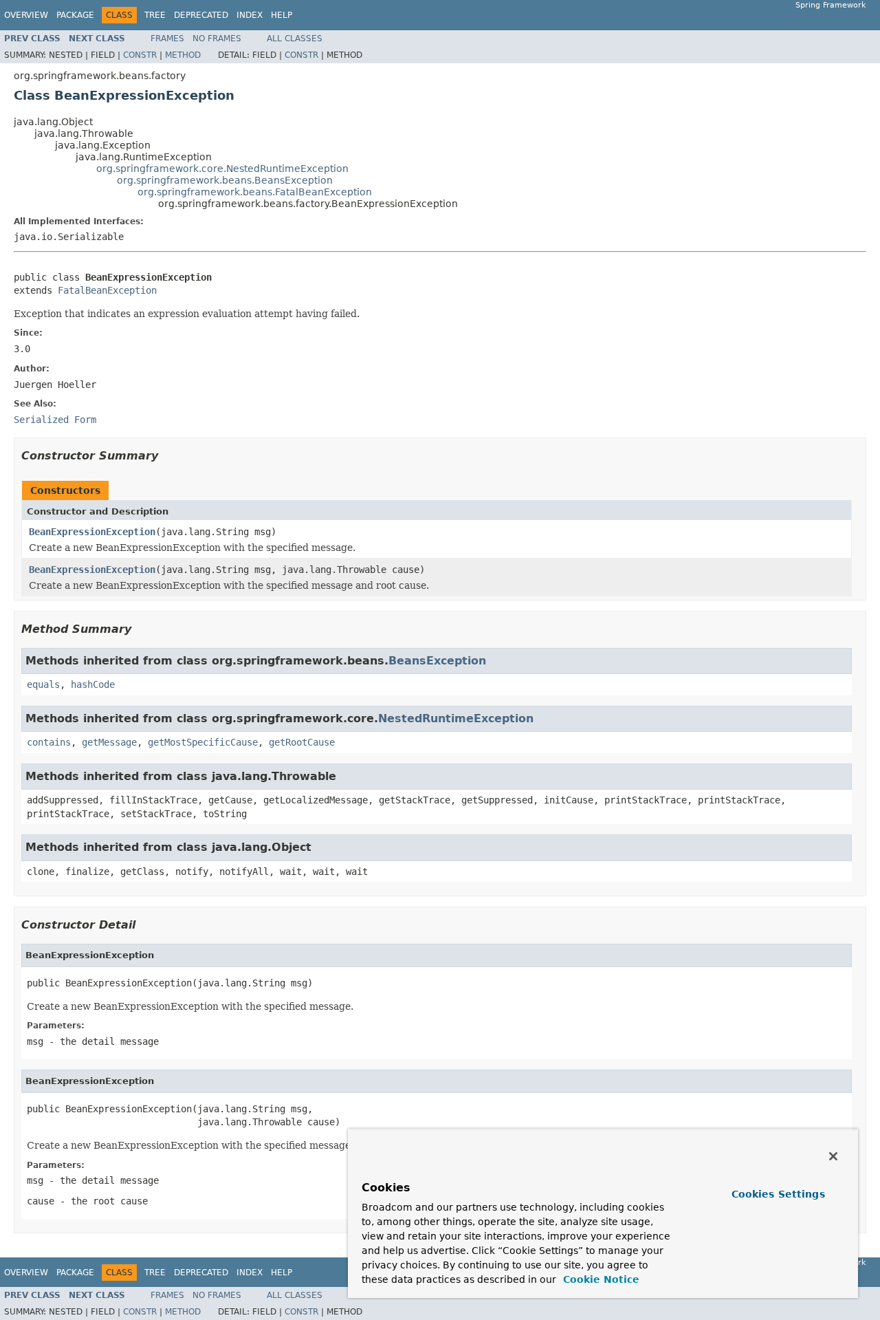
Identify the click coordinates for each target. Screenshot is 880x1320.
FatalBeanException (107, 290)
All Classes (294, 38)
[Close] (833, 1156)
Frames (167, 38)
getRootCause (302, 742)
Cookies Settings (778, 1194)
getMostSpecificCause (203, 742)
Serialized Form (55, 419)
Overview (26, 15)
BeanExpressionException (92, 531)
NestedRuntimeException (456, 718)
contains (49, 742)
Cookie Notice (599, 1279)
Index (249, 15)
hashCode (93, 684)
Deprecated (201, 15)
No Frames (216, 38)
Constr (140, 55)
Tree (155, 15)
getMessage (109, 742)
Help (281, 15)
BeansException (437, 660)
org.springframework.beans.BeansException (225, 180)
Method (183, 55)
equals (43, 684)
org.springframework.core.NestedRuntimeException (222, 168)
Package (75, 15)
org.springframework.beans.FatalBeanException (255, 191)
